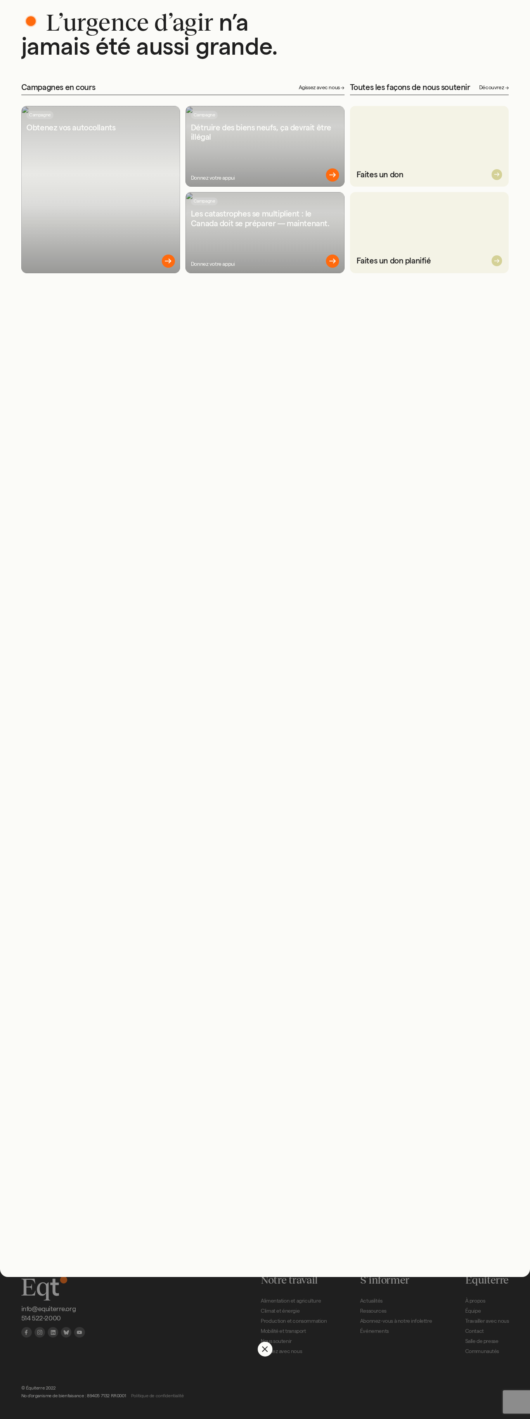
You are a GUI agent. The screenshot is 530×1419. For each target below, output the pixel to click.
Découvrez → (494, 87)
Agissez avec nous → (322, 87)
